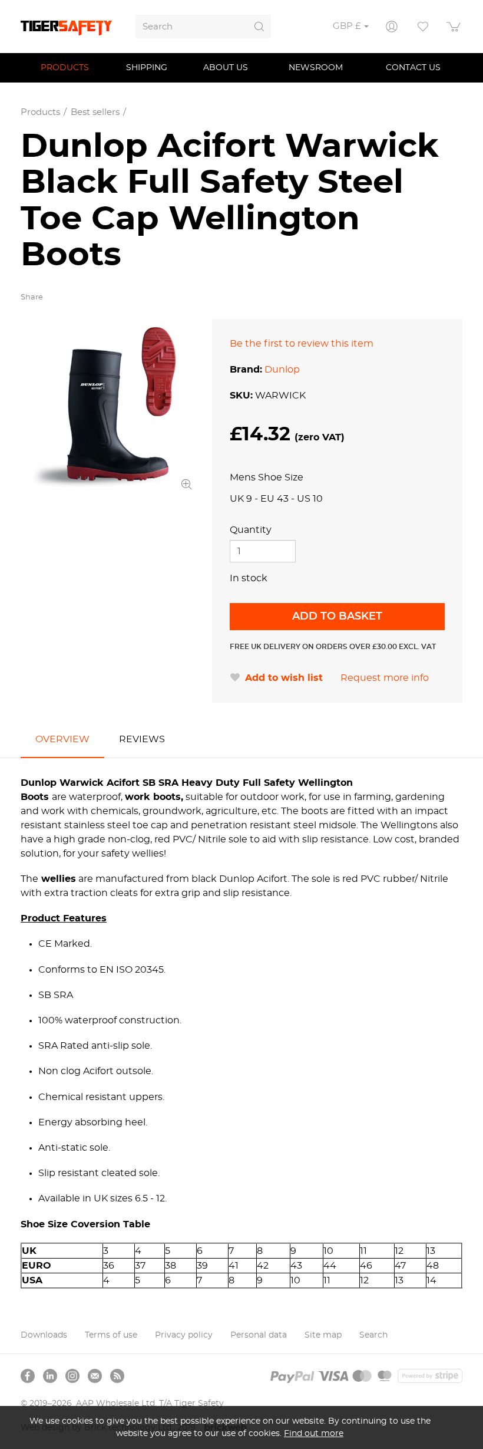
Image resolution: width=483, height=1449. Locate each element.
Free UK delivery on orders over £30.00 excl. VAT (333, 646)
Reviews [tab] (142, 739)
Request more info (384, 678)
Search (373, 1335)
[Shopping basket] (454, 26)
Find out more (313, 1433)
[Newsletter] (95, 1376)
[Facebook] (27, 1376)
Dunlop (282, 369)
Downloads (44, 1335)
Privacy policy (184, 1335)
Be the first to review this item (301, 343)
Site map (323, 1335)
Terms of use (111, 1335)
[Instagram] (72, 1376)
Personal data (258, 1335)
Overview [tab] (62, 739)
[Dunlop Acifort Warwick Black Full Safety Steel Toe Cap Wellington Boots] (107, 406)
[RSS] (117, 1376)
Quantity (251, 530)
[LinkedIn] (50, 1376)
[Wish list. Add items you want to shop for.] (423, 26)
